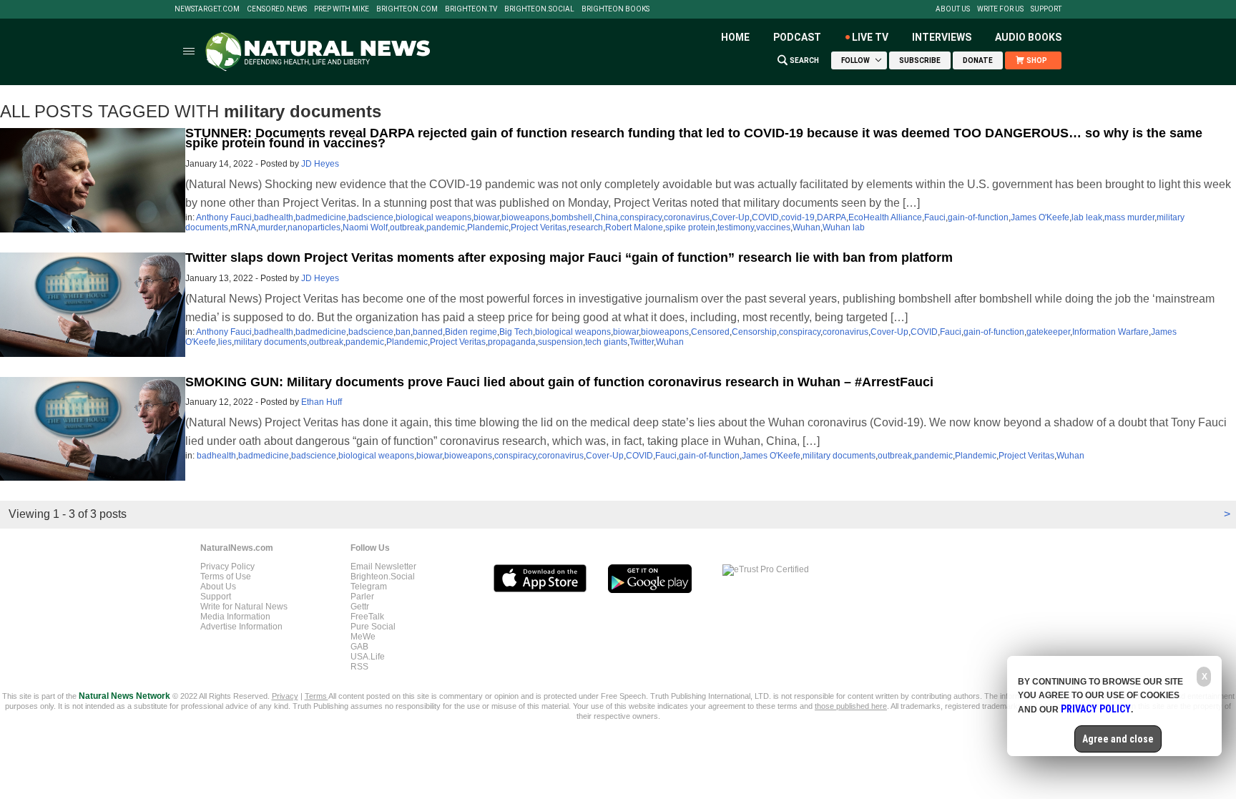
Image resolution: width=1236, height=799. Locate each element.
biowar (486, 217)
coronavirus (687, 217)
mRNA (243, 227)
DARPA (831, 217)
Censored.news (277, 9)
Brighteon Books (615, 9)
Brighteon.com (407, 9)
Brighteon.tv (471, 9)
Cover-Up (731, 217)
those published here (851, 706)
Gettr (359, 607)
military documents (270, 342)
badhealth (273, 217)
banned (428, 332)
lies (225, 342)
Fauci (935, 217)
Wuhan (806, 227)
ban (403, 332)
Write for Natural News (244, 607)
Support (1046, 9)
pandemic (445, 227)
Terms (316, 696)
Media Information (235, 617)
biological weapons (433, 217)
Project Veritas (538, 227)
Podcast (797, 37)
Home (735, 37)
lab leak (1086, 217)
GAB (359, 647)
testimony (735, 227)
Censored (710, 332)
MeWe (363, 637)
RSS (359, 667)
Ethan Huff (321, 402)
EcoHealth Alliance (885, 217)
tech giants (606, 342)
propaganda (512, 342)
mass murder (1129, 217)
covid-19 (798, 217)
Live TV (870, 37)
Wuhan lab (844, 227)
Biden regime (471, 332)
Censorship (754, 332)
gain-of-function (978, 217)
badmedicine (320, 217)
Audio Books (1028, 37)
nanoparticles (314, 227)
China (606, 217)
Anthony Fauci (224, 217)
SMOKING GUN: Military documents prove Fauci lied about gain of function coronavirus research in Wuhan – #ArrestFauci (559, 382)
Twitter (641, 342)
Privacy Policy (227, 567)
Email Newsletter (383, 567)
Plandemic (488, 227)
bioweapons (525, 217)
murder (271, 227)
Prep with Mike (341, 9)
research (586, 227)
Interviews (941, 37)
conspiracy (641, 217)
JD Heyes (320, 164)
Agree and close (1118, 739)
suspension (560, 342)
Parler (362, 597)
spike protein (690, 227)
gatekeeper (1048, 332)
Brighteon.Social (539, 9)
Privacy (285, 696)
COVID (765, 217)
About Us (953, 9)
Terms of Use (225, 577)
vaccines (773, 227)
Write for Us (1000, 9)
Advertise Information (241, 627)
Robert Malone (634, 227)
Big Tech (516, 332)
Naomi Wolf (365, 227)
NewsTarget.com (207, 9)
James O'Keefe (1040, 217)
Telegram (368, 587)
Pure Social (373, 627)
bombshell (571, 217)
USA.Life (367, 657)
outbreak (407, 227)
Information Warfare (1110, 332)
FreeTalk (367, 617)
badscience (370, 217)
